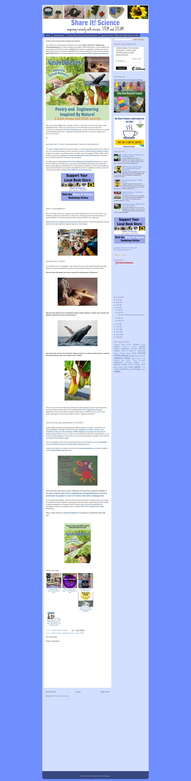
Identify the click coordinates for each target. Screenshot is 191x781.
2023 (118, 305)
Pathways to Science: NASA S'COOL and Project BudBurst (133, 205)
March (120, 320)
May (119, 318)
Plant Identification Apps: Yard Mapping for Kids (69, 591)
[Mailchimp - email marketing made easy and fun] (138, 70)
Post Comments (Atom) (61, 696)
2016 (118, 332)
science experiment (121, 369)
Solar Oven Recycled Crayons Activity (128, 80)
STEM (82, 633)
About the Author (59, 35)
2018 (118, 326)
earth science (126, 360)
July (119, 310)
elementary (142, 360)
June (119, 312)
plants (137, 367)
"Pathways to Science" (129, 346)
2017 (118, 329)
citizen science (136, 358)
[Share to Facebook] (82, 630)
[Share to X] (80, 630)
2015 (118, 334)
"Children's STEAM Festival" (122, 344)
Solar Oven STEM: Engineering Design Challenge (85, 609)
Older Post (104, 692)
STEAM (141, 353)
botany (136, 356)
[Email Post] (72, 630)
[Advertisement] (77, 714)
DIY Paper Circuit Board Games (85, 590)
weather (143, 369)
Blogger (107, 776)
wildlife (117, 371)
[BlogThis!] (78, 630)
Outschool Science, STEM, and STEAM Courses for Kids (119, 35)
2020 (118, 307)
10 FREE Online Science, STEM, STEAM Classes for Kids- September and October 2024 (54, 622)
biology (131, 356)
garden (136, 362)
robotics (143, 367)
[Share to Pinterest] (84, 630)
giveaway (117, 364)
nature (72, 633)
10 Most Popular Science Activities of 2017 (54, 591)
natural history (123, 367)
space (130, 369)
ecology (135, 360)
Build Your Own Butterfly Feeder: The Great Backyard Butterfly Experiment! (132, 168)
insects (137, 364)
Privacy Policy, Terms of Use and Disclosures (82, 35)
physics (131, 367)
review (77, 633)
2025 (118, 300)
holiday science (128, 364)
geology (143, 362)
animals (124, 355)
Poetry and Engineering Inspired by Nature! (131, 315)
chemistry (142, 356)
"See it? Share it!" (128, 351)
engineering (65, 633)
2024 (118, 302)
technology (136, 369)
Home (48, 35)
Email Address (121, 61)
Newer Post (51, 692)
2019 (118, 324)
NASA (134, 353)
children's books (56, 633)
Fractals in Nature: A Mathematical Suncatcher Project (133, 155)
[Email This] (76, 630)
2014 (118, 337)
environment (128, 362)
